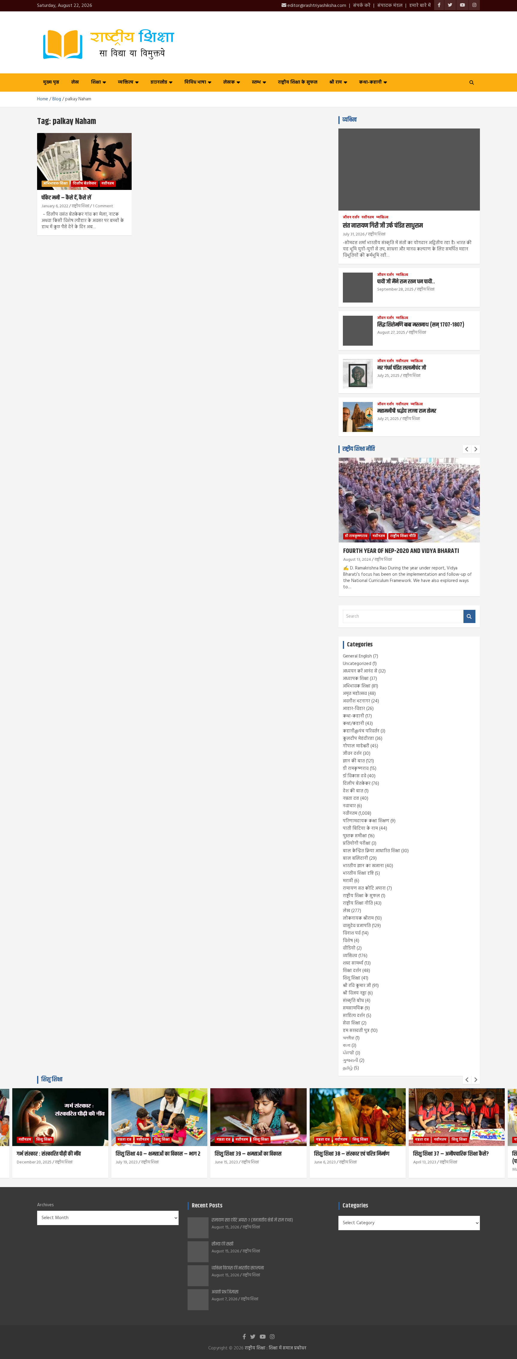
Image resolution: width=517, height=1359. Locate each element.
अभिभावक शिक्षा (55, 184)
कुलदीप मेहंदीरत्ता (358, 738)
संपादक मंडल (389, 5)
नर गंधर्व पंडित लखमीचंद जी (401, 368)
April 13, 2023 (424, 1162)
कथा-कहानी (370, 82)
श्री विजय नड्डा (355, 993)
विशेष (348, 940)
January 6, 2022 (55, 206)
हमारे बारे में (420, 5)
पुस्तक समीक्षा (355, 836)
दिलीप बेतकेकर (84, 184)
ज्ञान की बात (354, 761)
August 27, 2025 (391, 332)
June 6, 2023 (325, 1162)
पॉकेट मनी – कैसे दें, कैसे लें (66, 198)
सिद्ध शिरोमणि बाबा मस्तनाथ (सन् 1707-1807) (420, 325)
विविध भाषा (195, 82)
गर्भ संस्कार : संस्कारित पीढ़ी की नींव (49, 1154)
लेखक (229, 82)
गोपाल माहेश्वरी (356, 746)
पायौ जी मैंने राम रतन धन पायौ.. (406, 281)
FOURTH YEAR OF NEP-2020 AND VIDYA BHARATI (401, 551)
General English (357, 656)
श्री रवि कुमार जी (357, 985)
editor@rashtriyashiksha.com (316, 5)
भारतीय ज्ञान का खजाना (363, 866)
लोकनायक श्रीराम (358, 918)
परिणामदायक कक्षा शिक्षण (366, 821)
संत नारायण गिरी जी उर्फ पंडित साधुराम (383, 226)
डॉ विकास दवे (354, 776)
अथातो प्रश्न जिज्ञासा (225, 1292)
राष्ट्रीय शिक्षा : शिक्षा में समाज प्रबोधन (275, 1348)
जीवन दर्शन (351, 217)
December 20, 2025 (34, 1162)
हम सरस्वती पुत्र (356, 1030)
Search (469, 616)
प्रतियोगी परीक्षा (356, 843)
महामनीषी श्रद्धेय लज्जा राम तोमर (406, 411)
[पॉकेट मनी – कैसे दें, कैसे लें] (84, 161)
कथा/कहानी (353, 723)
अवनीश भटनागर (356, 701)
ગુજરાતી (350, 1060)
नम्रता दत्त (351, 798)
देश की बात (353, 791)
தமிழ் (348, 1068)
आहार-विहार (354, 708)
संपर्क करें (361, 5)
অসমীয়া (348, 1038)
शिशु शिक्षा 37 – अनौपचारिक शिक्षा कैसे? (451, 1154)
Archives (45, 1205)
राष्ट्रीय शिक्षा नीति (359, 449)
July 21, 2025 (388, 418)
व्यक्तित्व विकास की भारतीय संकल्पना (238, 1268)
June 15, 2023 (226, 1162)
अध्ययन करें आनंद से (360, 671)
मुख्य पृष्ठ (51, 82)
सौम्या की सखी (222, 1244)
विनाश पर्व (352, 933)
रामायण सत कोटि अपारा (364, 888)
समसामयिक (353, 1008)
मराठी (348, 881)
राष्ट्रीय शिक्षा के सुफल (297, 82)
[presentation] (467, 449)
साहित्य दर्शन (354, 1015)
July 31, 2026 (353, 234)
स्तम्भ (256, 82)
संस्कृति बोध (353, 1000)
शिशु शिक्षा (351, 978)
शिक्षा (96, 82)
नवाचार (349, 806)
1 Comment (103, 206)
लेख (75, 82)
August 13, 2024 (357, 559)
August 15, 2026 (225, 1227)
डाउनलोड (158, 82)
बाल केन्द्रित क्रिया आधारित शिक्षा (371, 851)
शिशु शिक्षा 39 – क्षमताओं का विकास (248, 1154)
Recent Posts (207, 1205)
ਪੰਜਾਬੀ (348, 1053)
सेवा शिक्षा (351, 1023)
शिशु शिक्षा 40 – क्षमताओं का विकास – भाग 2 (158, 1154)
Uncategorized (357, 663)
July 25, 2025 (388, 375)
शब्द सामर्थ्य (353, 963)
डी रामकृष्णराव (356, 536)
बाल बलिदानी (355, 858)
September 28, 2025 (395, 289)
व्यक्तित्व (125, 82)
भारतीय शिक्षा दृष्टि (358, 873)
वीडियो (349, 948)
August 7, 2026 (224, 1299)
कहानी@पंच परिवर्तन (361, 731)
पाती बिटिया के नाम (360, 828)
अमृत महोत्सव (355, 693)
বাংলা (346, 1045)
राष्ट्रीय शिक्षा (80, 206)
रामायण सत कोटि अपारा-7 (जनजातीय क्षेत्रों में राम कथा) (252, 1220)
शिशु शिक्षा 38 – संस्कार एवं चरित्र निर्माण (351, 1154)
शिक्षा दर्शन (352, 970)
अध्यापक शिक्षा (356, 678)
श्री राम (335, 82)
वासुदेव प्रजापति (357, 925)
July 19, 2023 (127, 1162)
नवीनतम (107, 184)
